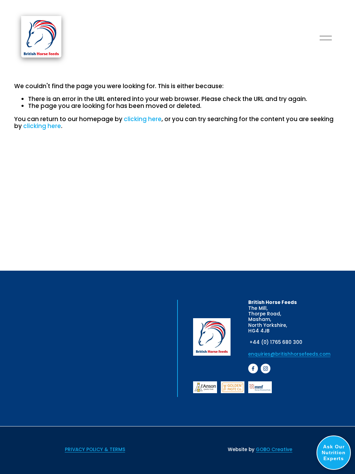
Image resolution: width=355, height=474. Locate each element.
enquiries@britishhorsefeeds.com (289, 354)
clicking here (143, 119)
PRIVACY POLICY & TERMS (95, 449)
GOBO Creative (274, 449)
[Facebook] (253, 368)
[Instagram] (265, 368)
